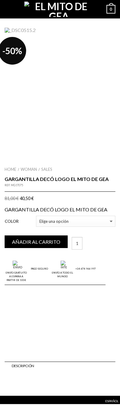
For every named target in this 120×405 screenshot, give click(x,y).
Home (10, 169)
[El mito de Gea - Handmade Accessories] (59, 9)
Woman (29, 169)
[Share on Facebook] (8, 382)
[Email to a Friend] (21, 382)
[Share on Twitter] (14, 382)
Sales (46, 169)
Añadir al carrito (36, 242)
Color (12, 221)
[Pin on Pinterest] (28, 382)
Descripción (23, 366)
